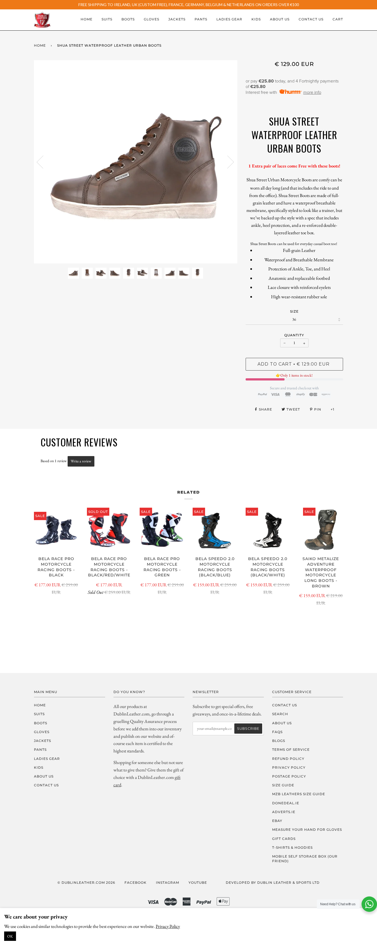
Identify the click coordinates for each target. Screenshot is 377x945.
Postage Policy (289, 776)
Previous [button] (43, 161)
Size (294, 311)
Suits (107, 19)
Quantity (294, 335)
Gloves (151, 19)
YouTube (198, 882)
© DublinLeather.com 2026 (86, 882)
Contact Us (311, 19)
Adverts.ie (283, 812)
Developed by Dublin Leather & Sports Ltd (273, 882)
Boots (128, 19)
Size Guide (283, 785)
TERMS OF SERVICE (291, 749)
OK (10, 936)
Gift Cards (284, 839)
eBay (277, 821)
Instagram (167, 882)
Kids (256, 19)
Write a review (81, 461)
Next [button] (227, 161)
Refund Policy (288, 759)
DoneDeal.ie (285, 803)
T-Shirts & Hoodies (292, 847)
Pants (201, 19)
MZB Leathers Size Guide (298, 794)
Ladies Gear (229, 19)
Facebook (135, 882)
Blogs (278, 741)
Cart (338, 19)
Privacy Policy (168, 926)
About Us (280, 19)
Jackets (176, 19)
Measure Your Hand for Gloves (307, 829)
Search (280, 714)
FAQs (277, 732)
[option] (135, 161)
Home (86, 19)
